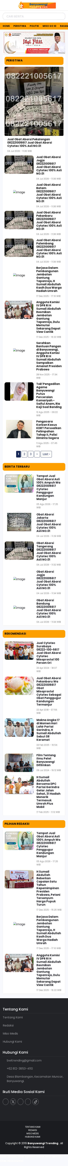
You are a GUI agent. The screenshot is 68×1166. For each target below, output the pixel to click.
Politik (34, 26)
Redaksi (8, 1025)
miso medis (8, 1156)
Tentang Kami (13, 1017)
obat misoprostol (11, 1160)
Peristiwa (19, 26)
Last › (46, 454)
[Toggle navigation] (6, 5)
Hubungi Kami (12, 1041)
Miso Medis (10, 1033)
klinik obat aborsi (49, 1156)
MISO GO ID (49, 26)
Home (6, 26)
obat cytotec (26, 1156)
